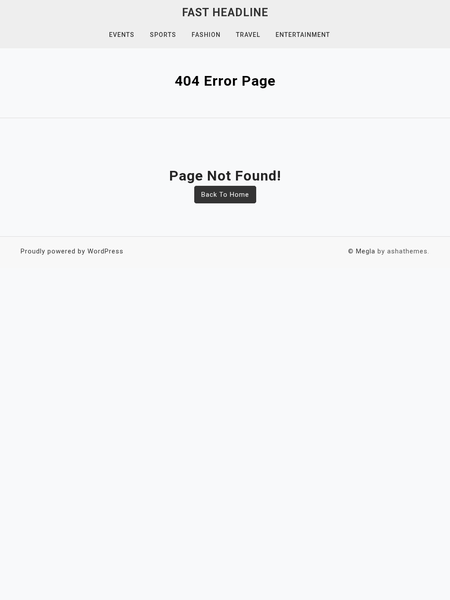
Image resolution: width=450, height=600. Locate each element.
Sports (163, 34)
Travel (248, 34)
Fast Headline (225, 12)
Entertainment (303, 34)
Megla (365, 251)
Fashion (206, 34)
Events (121, 34)
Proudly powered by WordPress (72, 251)
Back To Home (225, 195)
